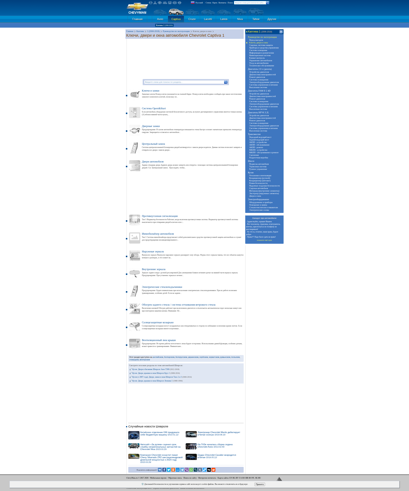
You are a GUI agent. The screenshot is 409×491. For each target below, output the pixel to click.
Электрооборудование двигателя (264, 82)
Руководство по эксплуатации (262, 37)
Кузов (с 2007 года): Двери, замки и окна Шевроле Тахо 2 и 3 (162, 377)
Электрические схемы (259, 210)
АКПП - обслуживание (259, 145)
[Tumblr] (200, 470)
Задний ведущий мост (259, 139)
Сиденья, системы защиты (261, 45)
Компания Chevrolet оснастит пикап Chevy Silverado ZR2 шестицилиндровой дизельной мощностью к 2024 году (161, 458)
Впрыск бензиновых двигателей (166, 488)
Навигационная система (260, 55)
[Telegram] (182, 470)
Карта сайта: (223, 478)
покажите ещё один (264, 240)
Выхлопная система (258, 87)
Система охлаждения (258, 79)
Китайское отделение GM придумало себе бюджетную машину (159, 433)
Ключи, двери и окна (258, 42)
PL (253, 478)
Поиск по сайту (190, 478)
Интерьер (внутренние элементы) (264, 191)
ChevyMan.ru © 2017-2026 (137, 478)
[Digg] (209, 470)
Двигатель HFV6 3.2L (258, 112)
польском (235, 357)
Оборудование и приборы (261, 202)
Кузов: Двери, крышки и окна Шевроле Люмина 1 (157, 381)
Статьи (208, 3)
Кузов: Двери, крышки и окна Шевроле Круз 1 (156, 373)
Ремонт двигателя (257, 77)
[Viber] (187, 470)
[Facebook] (164, 470)
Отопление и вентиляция (260, 175)
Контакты (222, 3)
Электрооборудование (258, 199)
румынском (225, 357)
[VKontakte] (160, 470)
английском (158, 357)
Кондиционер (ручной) (259, 178)
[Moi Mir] (178, 470)
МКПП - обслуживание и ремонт (264, 152)
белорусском (181, 357)
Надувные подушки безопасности (264, 185)
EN (230, 478)
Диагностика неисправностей (262, 74)
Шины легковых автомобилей (192, 488)
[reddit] (213, 470)
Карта (214, 3)
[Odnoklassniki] (173, 470)
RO (250, 478)
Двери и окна (255, 196)
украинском (193, 357)
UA (240, 478)
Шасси (251, 161)
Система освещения (258, 50)
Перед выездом (256, 40)
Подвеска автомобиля (259, 164)
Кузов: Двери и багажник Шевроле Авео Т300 (155, 369)
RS (243, 478)
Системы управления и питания (263, 85)
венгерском (145, 360)
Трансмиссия (254, 134)
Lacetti (208, 19)
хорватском (214, 357)
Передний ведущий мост (260, 137)
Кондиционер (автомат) (259, 180)
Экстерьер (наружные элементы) (264, 193)
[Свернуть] (281, 32)
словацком (134, 360)
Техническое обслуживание (261, 65)
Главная (137, 19)
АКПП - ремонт (256, 147)
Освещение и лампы (258, 205)
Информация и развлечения (261, 53)
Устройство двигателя (259, 72)
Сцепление (254, 155)
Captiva (176, 19)
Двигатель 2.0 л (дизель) (260, 69)
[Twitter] (169, 470)
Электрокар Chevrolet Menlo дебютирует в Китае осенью (219, 433)
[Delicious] (204, 470)
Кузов (251, 172)
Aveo (160, 19)
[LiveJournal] (195, 470)
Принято (260, 484)
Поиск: (230, 3)
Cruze (192, 19)
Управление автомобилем (260, 60)
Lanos (224, 19)
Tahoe (255, 19)
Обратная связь (175, 478)
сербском (203, 357)
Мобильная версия (158, 478)
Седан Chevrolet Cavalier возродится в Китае (217, 456)
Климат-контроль (257, 58)
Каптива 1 (164, 25)
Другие (271, 19)
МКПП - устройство (258, 150)
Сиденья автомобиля (258, 188)
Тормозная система (257, 166)
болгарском (169, 357)
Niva (240, 19)
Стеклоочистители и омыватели (263, 207)
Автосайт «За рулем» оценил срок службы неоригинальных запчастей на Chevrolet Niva (160, 446)
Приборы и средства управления (264, 47)
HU (259, 478)
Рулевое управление (258, 169)
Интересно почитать (207, 478)
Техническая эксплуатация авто (138, 488)
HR (246, 478)
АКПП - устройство (258, 142)
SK (256, 478)
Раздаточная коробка (258, 157)
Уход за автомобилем (258, 63)
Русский (199, 2)
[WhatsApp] (191, 470)
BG (234, 478)
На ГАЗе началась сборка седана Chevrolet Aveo (215, 445)
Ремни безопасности (258, 183)
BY (237, 478)
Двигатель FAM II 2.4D (259, 91)
